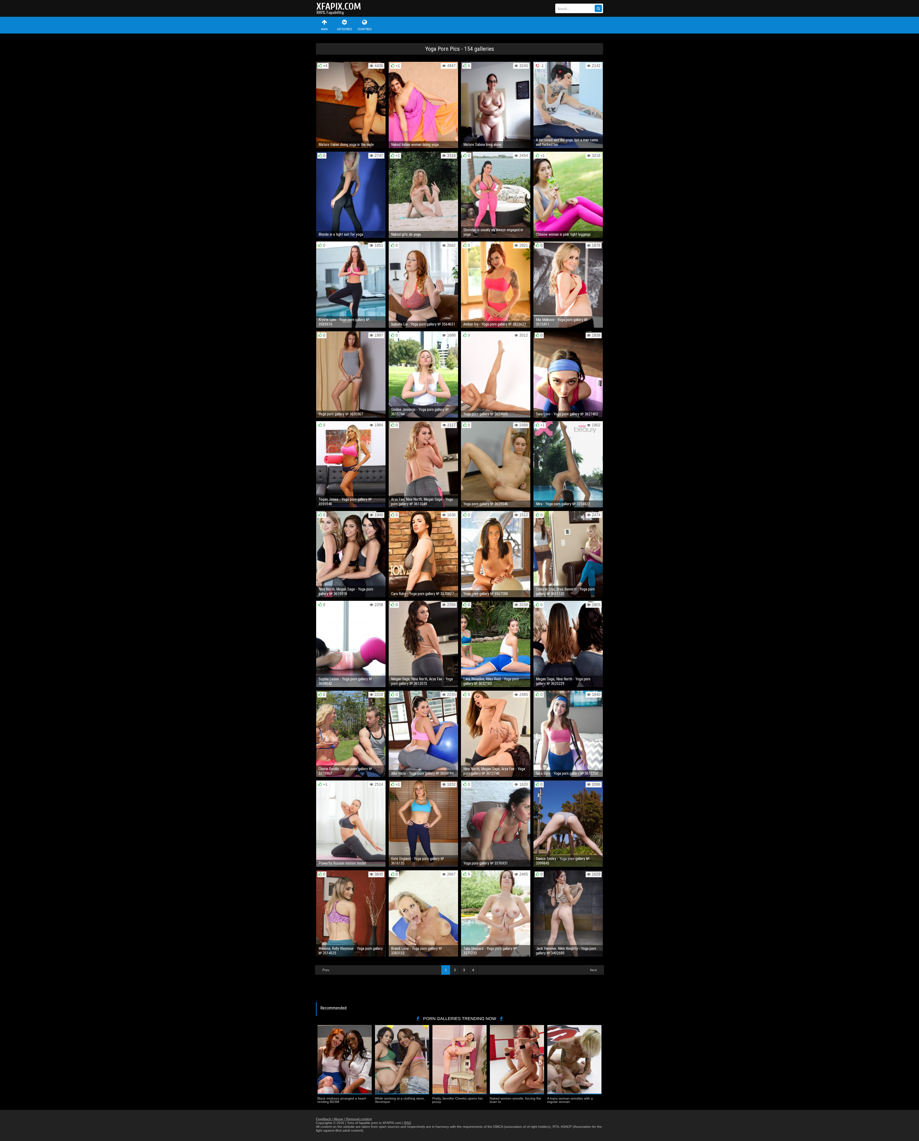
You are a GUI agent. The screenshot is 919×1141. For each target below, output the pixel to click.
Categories (344, 29)
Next (593, 970)
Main (324, 29)
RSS (407, 1123)
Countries (364, 29)
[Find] (598, 8)
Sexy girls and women (340, 8)
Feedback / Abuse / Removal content (344, 1119)
